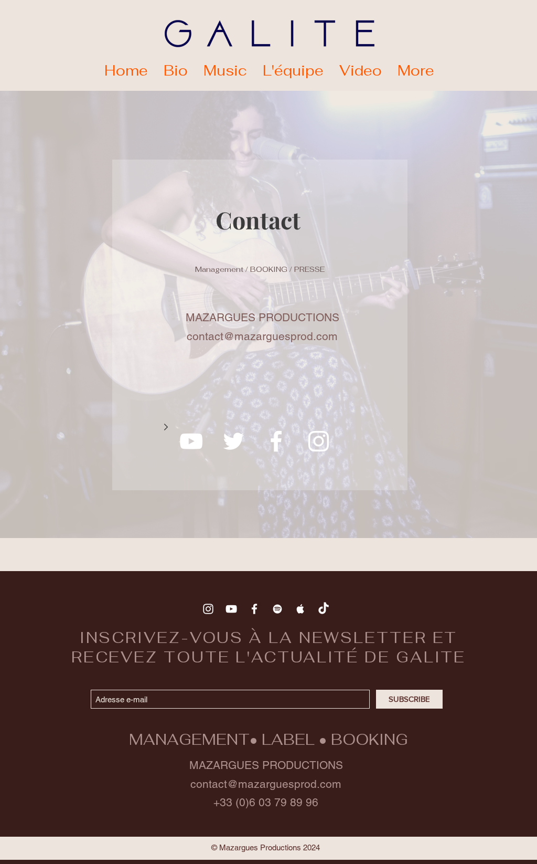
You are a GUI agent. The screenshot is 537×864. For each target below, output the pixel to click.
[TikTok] (323, 609)
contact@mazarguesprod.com (265, 784)
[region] (259, 325)
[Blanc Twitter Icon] (234, 441)
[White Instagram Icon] (318, 441)
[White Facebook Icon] (276, 441)
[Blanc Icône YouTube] (191, 441)
